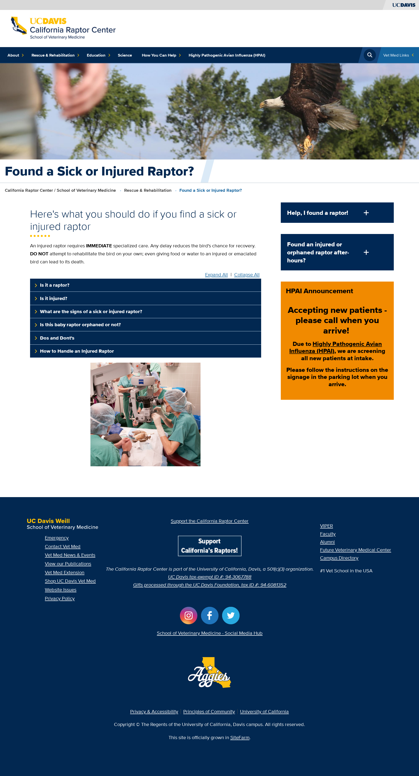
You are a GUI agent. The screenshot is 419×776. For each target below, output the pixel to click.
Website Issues (60, 589)
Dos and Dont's (57, 338)
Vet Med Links (396, 55)
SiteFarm (240, 737)
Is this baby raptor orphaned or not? (80, 324)
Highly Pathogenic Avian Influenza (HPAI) (227, 55)
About (13, 55)
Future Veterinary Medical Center (355, 549)
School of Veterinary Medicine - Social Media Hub (210, 632)
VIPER (326, 525)
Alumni (327, 541)
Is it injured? (53, 298)
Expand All (216, 274)
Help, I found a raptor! (317, 212)
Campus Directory (339, 557)
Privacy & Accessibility (154, 711)
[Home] (63, 27)
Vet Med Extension (64, 572)
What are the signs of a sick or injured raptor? (91, 311)
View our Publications (68, 563)
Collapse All (247, 274)
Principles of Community (209, 711)
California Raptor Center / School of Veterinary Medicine (60, 190)
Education (96, 55)
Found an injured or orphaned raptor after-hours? (318, 252)
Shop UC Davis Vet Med (70, 580)
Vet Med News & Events (70, 554)
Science (125, 55)
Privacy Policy (60, 598)
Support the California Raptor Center (210, 520)
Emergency (57, 537)
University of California (264, 711)
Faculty (328, 533)
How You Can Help (159, 55)
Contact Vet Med (63, 546)
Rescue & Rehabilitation (53, 55)
